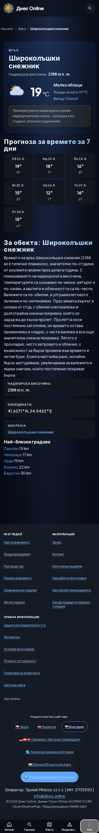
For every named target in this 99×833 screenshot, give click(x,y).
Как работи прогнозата (69, 578)
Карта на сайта (14, 685)
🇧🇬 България (74, 727)
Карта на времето (17, 542)
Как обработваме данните (71, 590)
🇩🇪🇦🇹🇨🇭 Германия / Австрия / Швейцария (49, 739)
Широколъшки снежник (31, 431)
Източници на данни (67, 566)
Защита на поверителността (25, 625)
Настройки (12, 699)
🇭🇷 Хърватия (46, 727)
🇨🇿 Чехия (22, 727)
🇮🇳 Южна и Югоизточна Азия (49, 765)
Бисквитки (12, 637)
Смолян (11, 448)
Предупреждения (17, 554)
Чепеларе (13, 454)
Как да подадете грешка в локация (71, 604)
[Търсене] (90, 8)
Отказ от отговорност (20, 661)
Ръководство (14, 566)
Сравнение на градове (20, 590)
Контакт (58, 554)
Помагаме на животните (22, 673)
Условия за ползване (19, 649)
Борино (11, 467)
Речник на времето (18, 578)
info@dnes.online (49, 795)
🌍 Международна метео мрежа (49, 777)
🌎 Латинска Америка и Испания (50, 752)
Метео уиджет (14, 602)
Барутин (12, 473)
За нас (57, 542)
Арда (8, 460)
